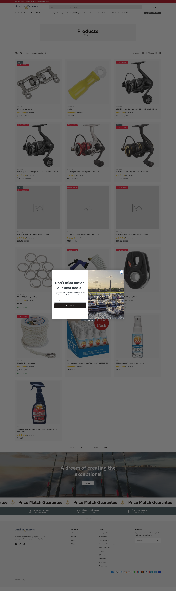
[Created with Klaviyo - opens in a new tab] (88, 320)
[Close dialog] (121, 272)
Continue (70, 306)
